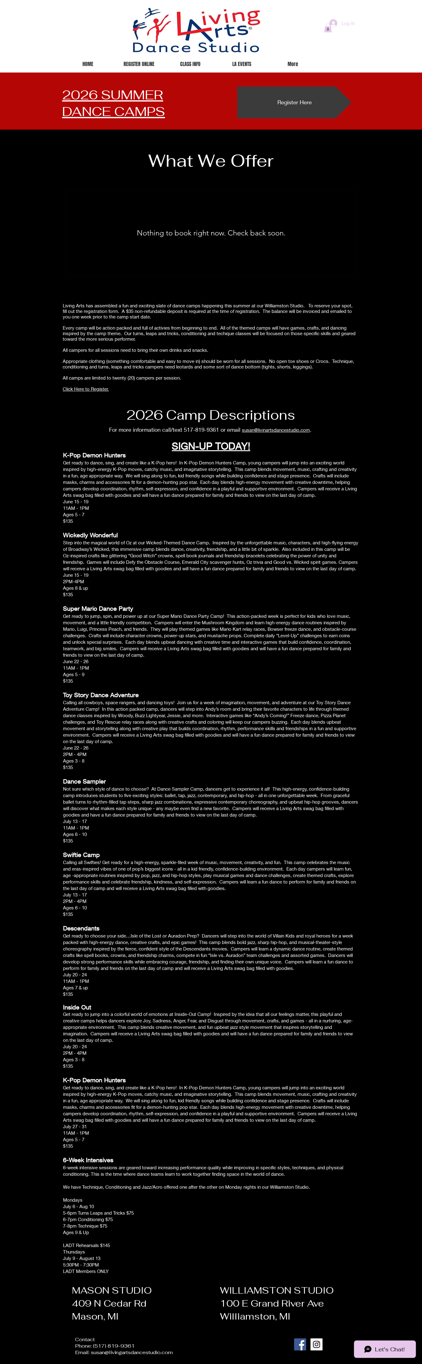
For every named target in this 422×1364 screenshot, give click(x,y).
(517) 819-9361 (114, 1346)
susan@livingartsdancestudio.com (132, 1352)
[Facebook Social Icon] (300, 1344)
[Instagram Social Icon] (316, 1344)
